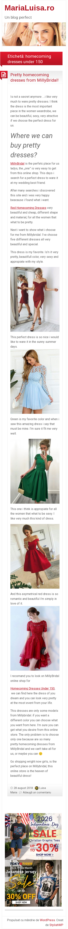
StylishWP (56, 925)
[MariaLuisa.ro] (34, 34)
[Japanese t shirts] (33, 883)
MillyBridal (17, 163)
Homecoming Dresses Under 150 (32, 688)
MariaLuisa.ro (29, 8)
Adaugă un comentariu (37, 792)
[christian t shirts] (33, 836)
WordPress (47, 920)
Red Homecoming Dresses (28, 208)
